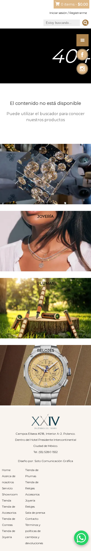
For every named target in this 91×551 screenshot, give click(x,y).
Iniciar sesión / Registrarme (68, 13)
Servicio (7, 488)
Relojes (30, 506)
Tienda (6, 500)
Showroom (10, 494)
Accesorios (32, 494)
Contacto (31, 519)
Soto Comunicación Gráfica (53, 461)
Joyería (30, 500)
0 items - (74, 4)
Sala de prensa (35, 512)
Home (6, 470)
